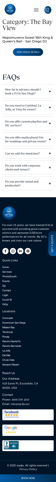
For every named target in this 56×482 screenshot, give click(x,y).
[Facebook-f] (5, 251)
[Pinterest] (28, 251)
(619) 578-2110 (20, 399)
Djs (4, 285)
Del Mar (6, 355)
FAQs (5, 304)
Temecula (7, 332)
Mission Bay (8, 327)
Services (7, 271)
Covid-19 (7, 299)
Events (6, 281)
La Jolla (6, 350)
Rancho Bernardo (11, 346)
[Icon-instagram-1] (13, 251)
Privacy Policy (28, 469)
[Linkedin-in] (20, 251)
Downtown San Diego (14, 322)
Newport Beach (10, 364)
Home (5, 267)
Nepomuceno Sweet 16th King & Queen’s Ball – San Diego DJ (27, 39)
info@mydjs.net (20, 404)
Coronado (7, 318)
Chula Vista (8, 360)
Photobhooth (9, 276)
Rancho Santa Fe (11, 341)
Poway (5, 336)
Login (5, 295)
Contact (6, 290)
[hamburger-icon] (36, 9)
